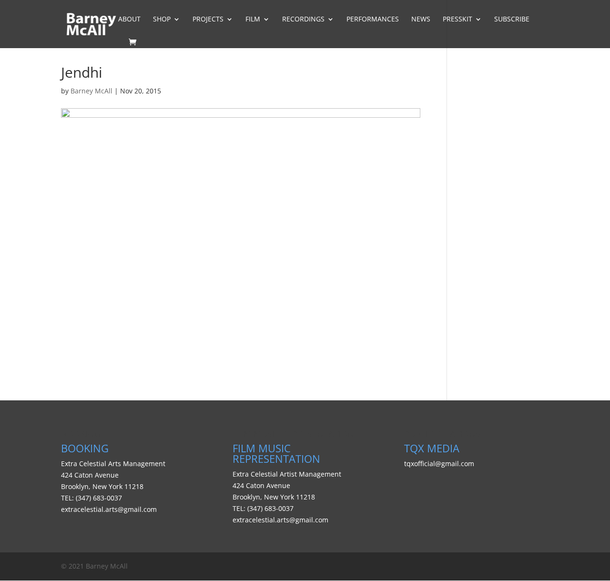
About (129, 19)
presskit (457, 19)
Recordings (303, 19)
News (420, 19)
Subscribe (511, 19)
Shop (162, 19)
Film (252, 19)
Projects (208, 19)
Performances (372, 19)
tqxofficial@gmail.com (439, 463)
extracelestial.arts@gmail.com (109, 509)
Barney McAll (91, 90)
